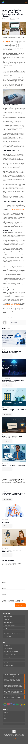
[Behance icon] (18, 739)
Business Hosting (8, 616)
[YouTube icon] (12, 739)
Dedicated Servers (8, 622)
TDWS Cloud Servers (8, 645)
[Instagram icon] (17, 739)
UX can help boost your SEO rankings (16, 209)
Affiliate (5, 718)
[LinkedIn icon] (14, 739)
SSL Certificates (7, 636)
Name (4, 582)
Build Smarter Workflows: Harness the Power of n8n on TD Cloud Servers (13, 692)
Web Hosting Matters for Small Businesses (13, 465)
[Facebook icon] (8, 739)
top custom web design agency (12, 304)
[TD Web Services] (3, 2)
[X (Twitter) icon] (9, 739)
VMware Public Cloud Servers (11, 651)
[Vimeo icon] (11, 739)
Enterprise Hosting (8, 628)
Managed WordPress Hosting (11, 631)
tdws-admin (12, 18)
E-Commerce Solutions (9, 625)
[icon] (20, 739)
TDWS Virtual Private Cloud (10, 660)
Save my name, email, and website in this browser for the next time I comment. (12, 601)
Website (4, 594)
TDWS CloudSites (8, 648)
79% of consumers (7, 41)
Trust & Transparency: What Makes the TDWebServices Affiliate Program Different (13, 681)
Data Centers (7, 724)
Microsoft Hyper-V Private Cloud (11, 657)
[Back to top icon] (14, 731)
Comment (5, 567)
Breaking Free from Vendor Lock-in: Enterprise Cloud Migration (12, 675)
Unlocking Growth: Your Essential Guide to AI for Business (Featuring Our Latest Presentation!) (13, 494)
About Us (6, 712)
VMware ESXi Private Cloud (10, 654)
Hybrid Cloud (7, 663)
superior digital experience (9, 140)
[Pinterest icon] (15, 739)
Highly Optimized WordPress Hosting (12, 633)
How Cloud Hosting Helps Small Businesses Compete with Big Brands (13, 696)
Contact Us (6, 721)
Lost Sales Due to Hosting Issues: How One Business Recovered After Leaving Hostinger (13, 687)
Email (4, 588)
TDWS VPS (6, 619)
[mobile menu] (26, 2)
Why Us (5, 715)
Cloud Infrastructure (8, 665)
